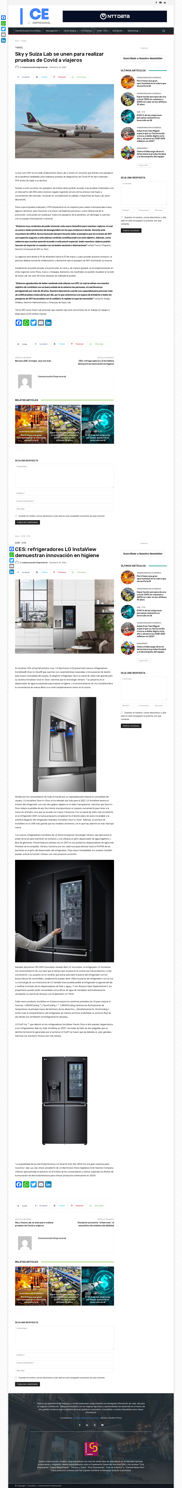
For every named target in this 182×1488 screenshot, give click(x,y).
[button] (163, 31)
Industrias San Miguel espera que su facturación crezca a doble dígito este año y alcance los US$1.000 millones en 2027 (151, 136)
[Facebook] (156, 3)
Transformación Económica (31, 431)
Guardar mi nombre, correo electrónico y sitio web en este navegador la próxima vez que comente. (62, 516)
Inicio (17, 41)
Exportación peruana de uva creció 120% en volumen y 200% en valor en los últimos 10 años (64, 436)
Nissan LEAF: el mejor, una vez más (33, 361)
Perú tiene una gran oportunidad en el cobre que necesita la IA (31, 438)
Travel (23, 41)
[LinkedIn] (3, 40)
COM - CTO (97, 431)
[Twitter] (95, 1425)
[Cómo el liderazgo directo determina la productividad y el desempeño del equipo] (128, 153)
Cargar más (143, 165)
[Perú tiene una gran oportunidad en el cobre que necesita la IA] (31, 424)
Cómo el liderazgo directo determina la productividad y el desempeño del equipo (151, 154)
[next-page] (21, 448)
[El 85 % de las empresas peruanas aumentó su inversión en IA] (97, 424)
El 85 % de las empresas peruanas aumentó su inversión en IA (97, 438)
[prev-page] (17, 448)
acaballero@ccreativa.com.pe (86, 1418)
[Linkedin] (165, 3)
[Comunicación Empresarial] (17, 67)
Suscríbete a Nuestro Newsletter (143, 58)
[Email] (3, 35)
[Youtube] (160, 3)
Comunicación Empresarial (34, 67)
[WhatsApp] (3, 23)
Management (142, 148)
